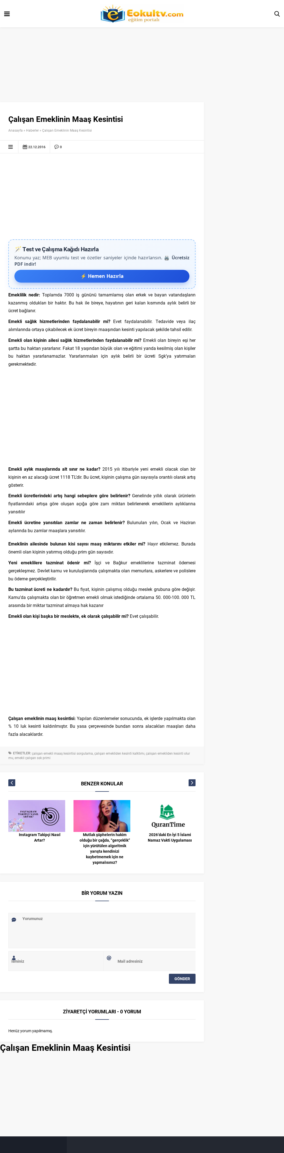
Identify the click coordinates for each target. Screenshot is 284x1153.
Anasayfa (15, 130)
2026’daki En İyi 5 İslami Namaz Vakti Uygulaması (170, 837)
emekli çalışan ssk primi (32, 757)
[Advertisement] (102, 198)
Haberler (32, 130)
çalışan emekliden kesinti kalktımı (119, 753)
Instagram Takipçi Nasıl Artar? (39, 837)
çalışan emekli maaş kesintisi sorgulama (62, 753)
